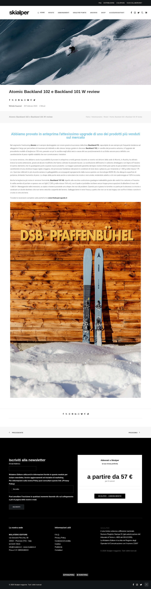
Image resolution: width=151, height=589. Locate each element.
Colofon (58, 544)
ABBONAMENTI (63, 13)
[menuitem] (100, 3)
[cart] (145, 12)
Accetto (16, 489)
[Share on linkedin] (21, 100)
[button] (131, 12)
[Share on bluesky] (28, 100)
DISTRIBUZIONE (108, 3)
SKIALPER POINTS (79, 13)
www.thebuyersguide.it (57, 198)
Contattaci (59, 550)
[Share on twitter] (12, 100)
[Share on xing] (31, 100)
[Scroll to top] (146, 584)
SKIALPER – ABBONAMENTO (109, 496)
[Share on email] (34, 100)
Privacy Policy (60, 538)
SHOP (103, 13)
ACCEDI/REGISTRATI (116, 13)
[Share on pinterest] (18, 100)
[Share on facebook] (9, 100)
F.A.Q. (57, 535)
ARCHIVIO (93, 13)
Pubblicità (58, 547)
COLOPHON (120, 3)
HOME (42, 12)
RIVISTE (51, 13)
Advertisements (97, 117)
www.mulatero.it (29, 547)
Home (88, 117)
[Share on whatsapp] (24, 100)
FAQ (100, 3)
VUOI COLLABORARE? (134, 3)
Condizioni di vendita (63, 541)
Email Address (14, 464)
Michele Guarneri (15, 106)
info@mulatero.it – (16, 547)
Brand (106, 117)
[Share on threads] (15, 100)
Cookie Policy (83, 575)
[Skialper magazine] (19, 12)
